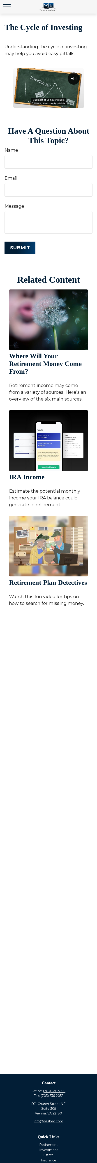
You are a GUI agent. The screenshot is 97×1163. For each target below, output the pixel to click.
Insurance (48, 1160)
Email (11, 178)
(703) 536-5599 (54, 1091)
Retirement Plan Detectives (48, 582)
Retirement (48, 1145)
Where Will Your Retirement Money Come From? (45, 363)
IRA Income (26, 477)
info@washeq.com (48, 1121)
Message (14, 206)
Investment (48, 1150)
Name (11, 150)
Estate (48, 1155)
